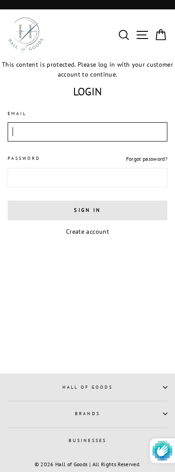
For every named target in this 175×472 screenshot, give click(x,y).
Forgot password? (146, 158)
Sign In (87, 210)
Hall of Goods (87, 387)
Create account (87, 231)
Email (17, 113)
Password (24, 158)
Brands (87, 413)
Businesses (87, 440)
